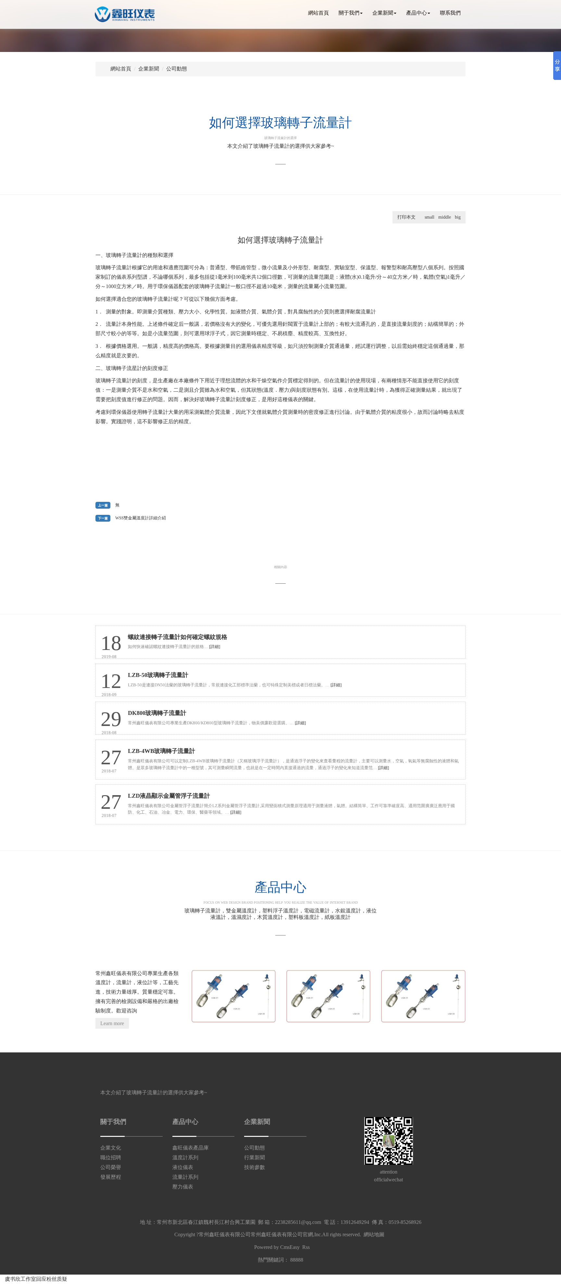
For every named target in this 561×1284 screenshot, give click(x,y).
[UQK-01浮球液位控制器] (422, 996)
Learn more (112, 1023)
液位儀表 (182, 1167)
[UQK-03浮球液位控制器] (233, 996)
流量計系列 (185, 1177)
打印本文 (406, 217)
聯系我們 (450, 13)
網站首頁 (318, 13)
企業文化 (110, 1148)
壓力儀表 (182, 1186)
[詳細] (214, 646)
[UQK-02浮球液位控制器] (327, 996)
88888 (296, 1260)
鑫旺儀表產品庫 (190, 1148)
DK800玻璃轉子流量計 (157, 713)
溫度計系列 (185, 1157)
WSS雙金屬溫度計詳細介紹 (140, 518)
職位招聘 (110, 1157)
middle (444, 217)
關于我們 (349, 13)
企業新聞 (382, 13)
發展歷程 (110, 1177)
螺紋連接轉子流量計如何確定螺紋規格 (177, 637)
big (458, 217)
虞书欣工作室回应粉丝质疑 (36, 1279)
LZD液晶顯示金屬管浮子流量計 (169, 796)
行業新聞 (254, 1157)
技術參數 (254, 1167)
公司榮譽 (110, 1167)
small (429, 217)
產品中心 (416, 13)
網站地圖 (374, 1234)
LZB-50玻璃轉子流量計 (158, 675)
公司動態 (176, 68)
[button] (528, 12)
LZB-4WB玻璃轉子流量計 (161, 751)
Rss (306, 1247)
